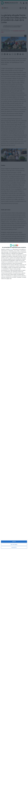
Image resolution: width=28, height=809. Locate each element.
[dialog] (14, 526)
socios (11, 249)
